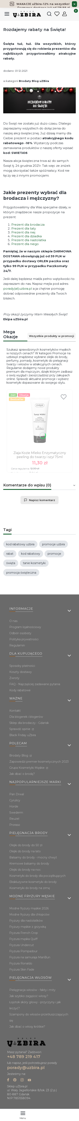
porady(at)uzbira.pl (17, 288)
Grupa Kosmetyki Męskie (27, 768)
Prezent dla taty (23, 228)
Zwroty (14, 678)
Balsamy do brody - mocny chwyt (33, 857)
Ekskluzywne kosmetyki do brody (33, 882)
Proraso (14, 825)
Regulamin (17, 645)
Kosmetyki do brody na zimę (29, 888)
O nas (13, 621)
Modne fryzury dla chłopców (29, 914)
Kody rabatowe (20, 690)
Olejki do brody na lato (25, 851)
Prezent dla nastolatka (28, 240)
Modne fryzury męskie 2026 (29, 908)
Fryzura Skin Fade (21, 969)
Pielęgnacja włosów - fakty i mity (32, 990)
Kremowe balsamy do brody (29, 863)
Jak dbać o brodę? (22, 774)
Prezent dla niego (25, 244)
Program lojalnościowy (25, 627)
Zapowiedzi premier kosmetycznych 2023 (39, 761)
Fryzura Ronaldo (20, 963)
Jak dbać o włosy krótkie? (27, 1026)
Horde (13, 806)
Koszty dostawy (20, 672)
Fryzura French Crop (23, 933)
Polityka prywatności (23, 639)
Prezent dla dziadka (26, 236)
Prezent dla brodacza (28, 224)
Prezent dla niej (23, 232)
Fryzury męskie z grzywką (27, 927)
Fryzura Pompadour (23, 951)
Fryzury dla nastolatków (26, 920)
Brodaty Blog (19, 755)
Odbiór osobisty (20, 633)
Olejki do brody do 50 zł (25, 845)
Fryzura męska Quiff (23, 939)
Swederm (16, 812)
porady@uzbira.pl (26, 1067)
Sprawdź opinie (20, 729)
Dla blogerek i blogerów (26, 717)
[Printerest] (14, 1080)
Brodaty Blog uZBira (34, 81)
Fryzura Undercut (21, 945)
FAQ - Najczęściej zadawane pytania (34, 684)
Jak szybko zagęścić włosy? (28, 996)
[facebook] (8, 1080)
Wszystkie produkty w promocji (51, 336)
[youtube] (29, 1080)
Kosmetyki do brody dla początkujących (37, 876)
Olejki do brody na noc (25, 869)
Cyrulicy (14, 800)
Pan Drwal (16, 794)
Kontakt (15, 710)
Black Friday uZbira (22, 735)
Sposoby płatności (22, 666)
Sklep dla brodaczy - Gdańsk (29, 723)
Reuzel (14, 819)
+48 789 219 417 (23, 1056)
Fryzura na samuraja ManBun (29, 957)
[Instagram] (22, 1080)
